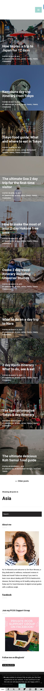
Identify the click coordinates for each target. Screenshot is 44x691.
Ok (22, 686)
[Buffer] (36, 689)
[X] (14, 689)
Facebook (7, 595)
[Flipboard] (25, 689)
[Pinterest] (19, 689)
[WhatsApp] (30, 689)
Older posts (22, 481)
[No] (41, 683)
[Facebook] (8, 689)
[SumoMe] (41, 689)
